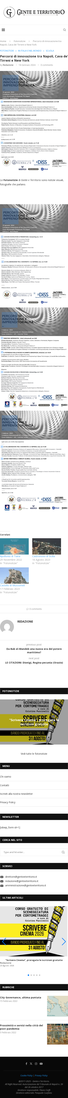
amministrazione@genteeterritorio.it (25, 885)
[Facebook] (26, 1063)
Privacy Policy (7, 802)
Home (3, 41)
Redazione (8, 65)
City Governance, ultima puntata (20, 997)
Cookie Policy (26, 1075)
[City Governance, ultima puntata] (57, 1006)
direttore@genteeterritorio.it (21, 876)
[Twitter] (31, 1063)
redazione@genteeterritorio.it (21, 881)
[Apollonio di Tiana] (14, 546)
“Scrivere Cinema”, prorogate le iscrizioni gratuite (34, 722)
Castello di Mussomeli (12, 585)
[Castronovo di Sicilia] (46, 546)
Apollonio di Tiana (10, 556)
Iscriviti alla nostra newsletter (16, 793)
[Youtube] (41, 1063)
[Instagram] (36, 1063)
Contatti (4, 785)
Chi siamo (5, 776)
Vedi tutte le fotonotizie (34, 753)
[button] (3, 722)
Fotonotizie (19, 41)
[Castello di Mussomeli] (14, 575)
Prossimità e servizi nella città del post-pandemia (21, 1027)
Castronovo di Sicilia (43, 556)
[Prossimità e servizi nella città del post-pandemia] (57, 1034)
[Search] (64, 30)
